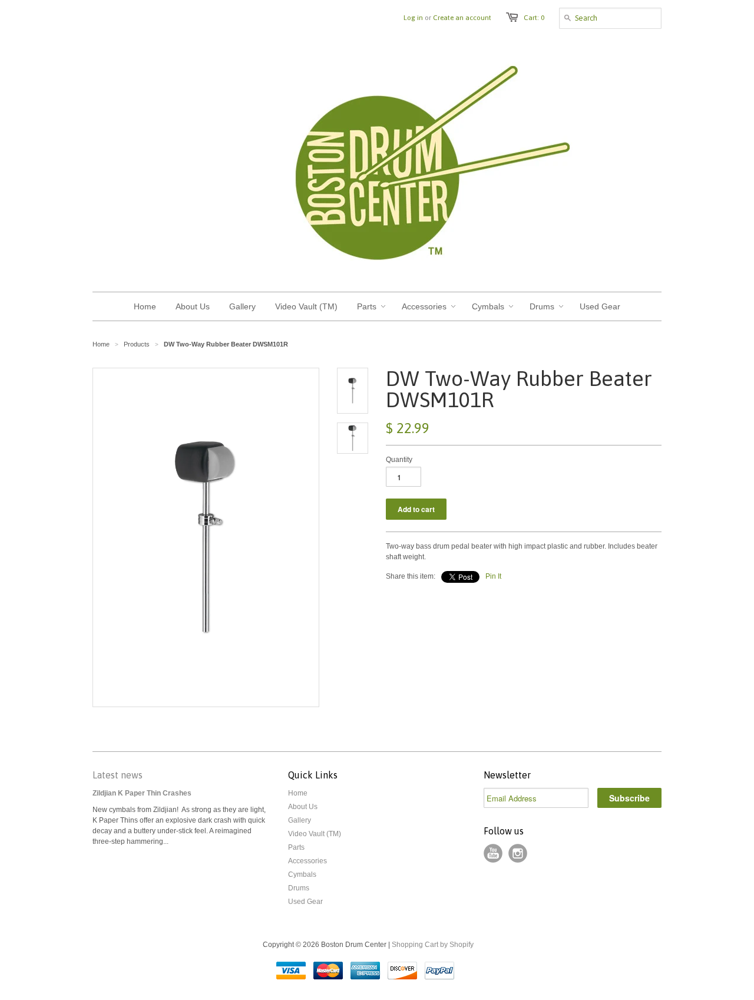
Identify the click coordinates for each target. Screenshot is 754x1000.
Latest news (117, 775)
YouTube (493, 853)
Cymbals (302, 874)
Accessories (307, 861)
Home (297, 793)
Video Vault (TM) (314, 834)
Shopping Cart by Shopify (433, 944)
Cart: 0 (534, 18)
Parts (296, 847)
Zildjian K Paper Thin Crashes (141, 793)
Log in (413, 18)
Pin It (493, 576)
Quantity (399, 460)
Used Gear (305, 901)
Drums (298, 888)
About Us (303, 807)
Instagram (517, 853)
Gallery (299, 820)
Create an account (462, 18)
